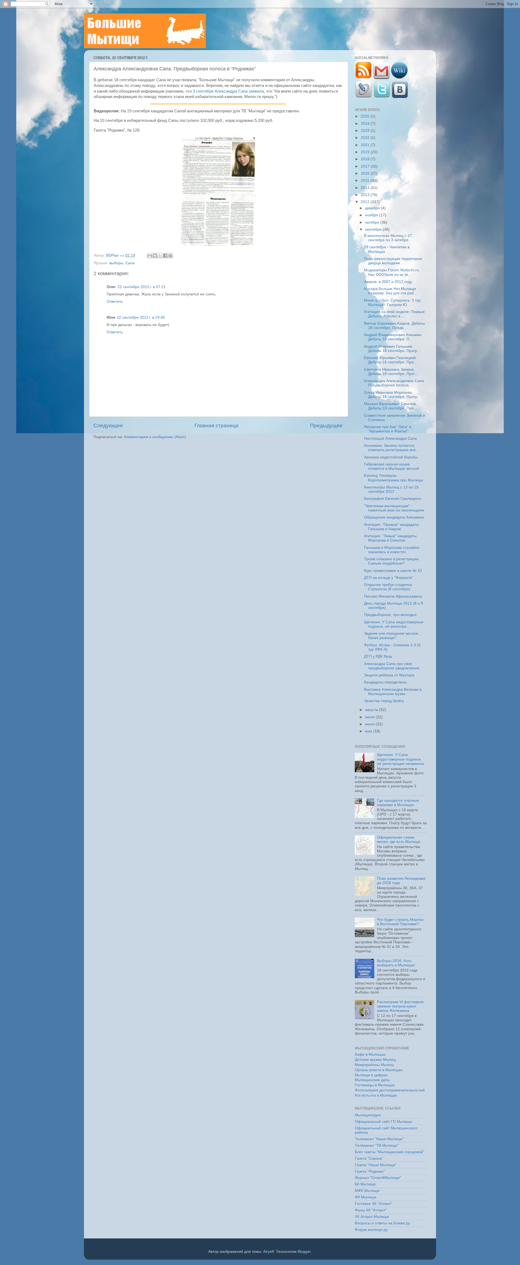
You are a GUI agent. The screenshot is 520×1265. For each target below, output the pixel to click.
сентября (374, 229)
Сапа (130, 263)
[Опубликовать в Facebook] (165, 255)
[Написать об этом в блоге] (155, 255)
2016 (365, 173)
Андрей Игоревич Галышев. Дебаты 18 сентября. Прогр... (392, 348)
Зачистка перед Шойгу (384, 701)
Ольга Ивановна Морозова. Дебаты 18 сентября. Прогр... (392, 394)
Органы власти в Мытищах (378, 1070)
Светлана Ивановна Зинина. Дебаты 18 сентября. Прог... (391, 371)
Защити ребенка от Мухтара (389, 675)
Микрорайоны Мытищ (374, 1065)
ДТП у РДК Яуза (378, 656)
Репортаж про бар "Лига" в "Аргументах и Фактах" (387, 429)
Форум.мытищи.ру (371, 1230)
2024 (365, 124)
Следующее (108, 425)
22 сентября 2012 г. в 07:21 (142, 287)
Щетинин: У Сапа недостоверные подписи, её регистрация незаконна (400, 759)
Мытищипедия (368, 1115)
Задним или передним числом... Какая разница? (392, 635)
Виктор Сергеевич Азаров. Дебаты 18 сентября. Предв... (394, 325)
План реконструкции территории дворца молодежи (393, 261)
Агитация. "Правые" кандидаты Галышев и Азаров (391, 527)
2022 (365, 138)
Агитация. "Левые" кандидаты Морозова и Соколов (390, 538)
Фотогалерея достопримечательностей (390, 1090)
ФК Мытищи (365, 1197)
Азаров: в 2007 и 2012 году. (388, 282)
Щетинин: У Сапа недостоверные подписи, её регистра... (394, 624)
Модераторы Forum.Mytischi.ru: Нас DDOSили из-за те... (392, 272)
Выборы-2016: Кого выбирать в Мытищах (396, 963)
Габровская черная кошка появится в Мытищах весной (391, 466)
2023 (365, 131)
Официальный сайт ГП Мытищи (383, 1122)
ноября (372, 215)
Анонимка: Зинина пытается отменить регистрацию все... (391, 448)
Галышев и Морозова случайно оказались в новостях (392, 550)
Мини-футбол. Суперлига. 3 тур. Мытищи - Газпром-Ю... (393, 302)
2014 (365, 188)
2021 (365, 145)
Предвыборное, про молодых (390, 615)
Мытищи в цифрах (371, 1075)
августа (372, 710)
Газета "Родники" (370, 1171)
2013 (365, 195)
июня (370, 724)
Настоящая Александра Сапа (390, 438)
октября (372, 222)
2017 (365, 166)
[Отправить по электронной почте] (149, 255)
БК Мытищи (365, 1184)
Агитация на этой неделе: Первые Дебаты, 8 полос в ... (394, 314)
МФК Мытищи (367, 1191)
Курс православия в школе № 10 (393, 571)
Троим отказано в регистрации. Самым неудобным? (392, 561)
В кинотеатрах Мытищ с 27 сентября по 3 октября (388, 238)
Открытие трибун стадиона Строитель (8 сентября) (388, 587)
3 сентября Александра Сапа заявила (228, 91)
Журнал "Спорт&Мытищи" (378, 1178)
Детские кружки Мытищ (375, 1060)
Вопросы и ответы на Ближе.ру (382, 1223)
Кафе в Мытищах (370, 1054)
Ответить (115, 301)
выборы (116, 263)
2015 (365, 180)
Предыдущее (326, 425)
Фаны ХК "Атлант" (370, 1210)
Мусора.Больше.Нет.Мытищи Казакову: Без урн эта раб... (390, 291)
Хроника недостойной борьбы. (391, 457)
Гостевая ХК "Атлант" (373, 1204)
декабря (373, 208)
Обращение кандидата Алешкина (394, 517)
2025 (365, 116)
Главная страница (216, 425)
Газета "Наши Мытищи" (375, 1165)
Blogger (304, 1252)
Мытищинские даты (372, 1080)
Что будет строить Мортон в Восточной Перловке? (400, 922)
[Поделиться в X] (160, 255)
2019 (365, 152)
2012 (365, 202)
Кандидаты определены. (386, 682)
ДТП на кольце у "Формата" (388, 578)
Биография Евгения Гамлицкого (392, 499)
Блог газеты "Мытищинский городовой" (389, 1152)
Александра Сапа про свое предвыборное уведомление (391, 666)
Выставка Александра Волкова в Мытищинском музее (392, 691)
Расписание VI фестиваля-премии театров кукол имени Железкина (401, 1006)
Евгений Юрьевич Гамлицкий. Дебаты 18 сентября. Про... (390, 360)
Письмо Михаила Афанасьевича (393, 596)
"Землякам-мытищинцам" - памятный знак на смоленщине (394, 508)
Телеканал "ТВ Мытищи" (377, 1145)
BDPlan (113, 255)
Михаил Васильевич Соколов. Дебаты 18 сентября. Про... (390, 406)
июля (370, 717)
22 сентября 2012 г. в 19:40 (141, 317)
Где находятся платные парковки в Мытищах (398, 802)
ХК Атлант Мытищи (372, 1217)
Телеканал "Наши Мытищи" (379, 1139)
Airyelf (268, 1252)
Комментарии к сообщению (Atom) (155, 437)
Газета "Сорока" (369, 1158)
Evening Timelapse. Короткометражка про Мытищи (393, 478)
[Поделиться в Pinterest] (170, 255)
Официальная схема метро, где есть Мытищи (398, 839)
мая (369, 731)
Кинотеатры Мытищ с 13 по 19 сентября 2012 (391, 489)
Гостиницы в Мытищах (375, 1085)
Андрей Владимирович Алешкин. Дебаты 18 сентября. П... (393, 337)
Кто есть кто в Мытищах (376, 1095)
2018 (365, 159)
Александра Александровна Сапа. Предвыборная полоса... (394, 383)
